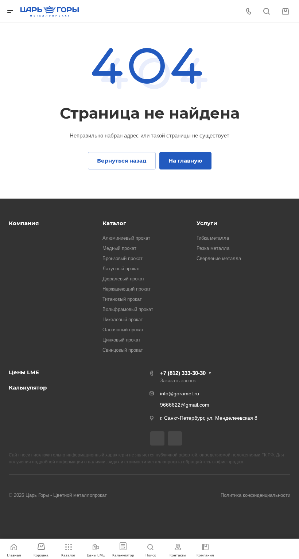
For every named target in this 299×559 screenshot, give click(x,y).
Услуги (207, 223)
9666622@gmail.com (184, 405)
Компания (24, 223)
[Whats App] (175, 438)
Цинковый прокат (121, 340)
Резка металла (213, 248)
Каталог (114, 223)
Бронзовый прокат (122, 258)
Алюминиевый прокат (126, 238)
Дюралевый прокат (123, 279)
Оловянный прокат (123, 329)
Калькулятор (28, 387)
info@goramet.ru (179, 393)
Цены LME (24, 372)
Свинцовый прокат (122, 350)
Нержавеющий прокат (126, 289)
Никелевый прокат (122, 319)
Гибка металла (213, 238)
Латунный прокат (121, 268)
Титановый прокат (122, 299)
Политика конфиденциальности (255, 495)
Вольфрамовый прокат (127, 309)
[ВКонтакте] (157, 438)
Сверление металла (219, 258)
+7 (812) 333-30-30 (183, 373)
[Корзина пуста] (285, 11)
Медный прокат (119, 248)
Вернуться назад (122, 160)
